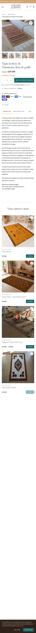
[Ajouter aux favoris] (31, 217)
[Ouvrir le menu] (2, 7)
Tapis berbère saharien (9, 387)
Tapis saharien (6, 252)
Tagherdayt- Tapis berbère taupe (12, 342)
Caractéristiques (18, 111)
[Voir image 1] (5, 55)
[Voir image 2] (11, 55)
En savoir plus (20, 625)
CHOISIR (30, 256)
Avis (30, 111)
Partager (5, 105)
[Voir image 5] (31, 55)
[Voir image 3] (18, 55)
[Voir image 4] (25, 55)
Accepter (28, 629)
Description (7, 111)
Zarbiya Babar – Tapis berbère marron (14, 297)
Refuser (17, 629)
